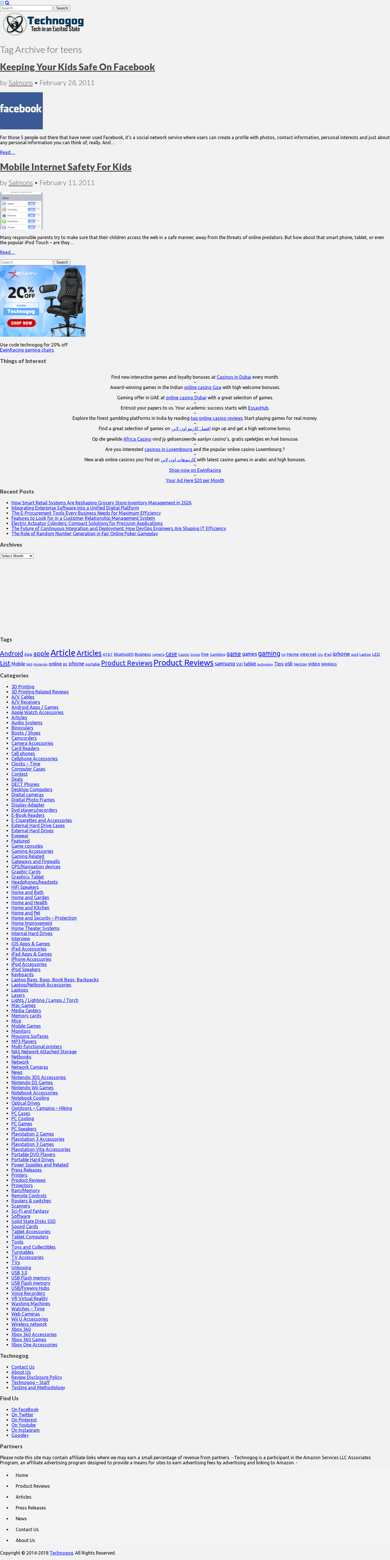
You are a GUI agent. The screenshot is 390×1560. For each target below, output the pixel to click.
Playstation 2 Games (32, 1133)
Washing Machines (30, 1303)
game (233, 653)
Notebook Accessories (34, 1092)
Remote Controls (29, 1195)
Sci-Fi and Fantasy (30, 1211)
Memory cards (26, 1015)
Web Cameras (25, 1313)
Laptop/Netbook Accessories (41, 984)
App (28, 654)
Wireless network (29, 1324)
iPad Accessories (29, 948)
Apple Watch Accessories (37, 712)
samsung (225, 663)
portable (92, 664)
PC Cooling (22, 1118)
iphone (341, 654)
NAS (29, 664)
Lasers (18, 995)
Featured (20, 840)
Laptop (365, 654)
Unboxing (21, 1267)
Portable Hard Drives (32, 1159)
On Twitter (22, 1414)
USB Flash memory (30, 1277)
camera (158, 654)
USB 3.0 (19, 1272)
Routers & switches (31, 1200)
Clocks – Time (25, 763)
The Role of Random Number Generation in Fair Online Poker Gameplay (84, 533)
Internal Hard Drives (32, 933)
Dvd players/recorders (34, 810)
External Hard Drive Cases (38, 825)
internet (308, 654)
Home (293, 654)
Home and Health (29, 902)
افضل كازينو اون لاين (190, 428)
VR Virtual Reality (29, 1298)
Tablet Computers (30, 1236)
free (205, 654)
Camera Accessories (32, 743)
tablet (250, 663)
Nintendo (40, 664)
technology (265, 664)
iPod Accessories (29, 964)
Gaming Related (27, 856)
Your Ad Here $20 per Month (195, 480)
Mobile (18, 663)
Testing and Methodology (38, 1387)
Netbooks (21, 1056)
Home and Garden (30, 897)
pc (65, 663)
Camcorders (24, 738)
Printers (19, 1175)
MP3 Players (24, 1041)
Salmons (21, 82)
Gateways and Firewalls (35, 861)
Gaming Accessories (32, 851)
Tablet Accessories (31, 1231)
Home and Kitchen (30, 907)
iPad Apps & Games (31, 954)
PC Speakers (24, 1128)
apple (41, 653)
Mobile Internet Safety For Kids (66, 166)
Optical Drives (25, 1103)
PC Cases (20, 1113)
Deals (17, 779)
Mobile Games (26, 1025)
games (249, 654)
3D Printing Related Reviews (40, 691)
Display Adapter (28, 804)
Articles (89, 653)
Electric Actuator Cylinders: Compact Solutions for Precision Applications (87, 523)
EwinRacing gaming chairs (27, 349)
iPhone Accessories (31, 959)
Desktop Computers (32, 789)
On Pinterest (24, 1419)
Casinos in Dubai (234, 377)
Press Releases (26, 1169)
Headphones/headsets (34, 882)
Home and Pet (25, 912)
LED (376, 654)
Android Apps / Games (35, 707)
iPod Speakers (26, 969)
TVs (15, 1262)
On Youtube (23, 1424)
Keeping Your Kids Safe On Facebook (77, 66)
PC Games (21, 1123)
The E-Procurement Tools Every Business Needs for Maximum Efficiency (86, 513)
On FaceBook (25, 1409)
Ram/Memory (25, 1190)
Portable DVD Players (33, 1154)
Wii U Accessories (29, 1319)
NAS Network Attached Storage (44, 1051)
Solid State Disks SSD (33, 1221)
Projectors (22, 1185)
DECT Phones (25, 784)
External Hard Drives (32, 830)
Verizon (300, 664)
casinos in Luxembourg (168, 449)
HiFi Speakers (25, 887)
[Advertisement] (195, 594)
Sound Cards (24, 1226)
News (17, 1072)
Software (20, 1216)
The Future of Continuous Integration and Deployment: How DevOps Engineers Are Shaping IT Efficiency (118, 528)
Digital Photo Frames (33, 799)
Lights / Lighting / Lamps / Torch (45, 1000)
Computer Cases (28, 768)
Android (11, 653)
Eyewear (20, 835)
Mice (16, 1020)
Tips (279, 663)
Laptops (19, 989)
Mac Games (23, 1005)
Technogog (61, 1552)
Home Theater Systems (35, 928)
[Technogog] (43, 35)
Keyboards (22, 974)
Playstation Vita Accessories (41, 1149)
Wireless (329, 664)
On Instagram (25, 1430)
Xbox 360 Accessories (34, 1334)
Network (20, 1061)
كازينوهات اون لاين (179, 459)
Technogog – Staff (30, 1382)
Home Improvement (31, 923)
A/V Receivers (25, 702)
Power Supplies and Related (40, 1164)
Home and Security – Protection (44, 918)
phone (76, 663)
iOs (320, 654)
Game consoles (27, 846)
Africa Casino (137, 439)
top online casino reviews (217, 418)
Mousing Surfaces (30, 1036)
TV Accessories (27, 1257)
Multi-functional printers (36, 1046)
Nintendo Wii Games (32, 1087)
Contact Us (23, 1366)
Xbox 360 (21, 1329)
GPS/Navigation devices (36, 866)
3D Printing (22, 686)
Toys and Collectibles (33, 1247)
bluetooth (124, 654)
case (171, 653)
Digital (195, 654)
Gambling (217, 654)
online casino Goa (202, 387)
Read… (7, 152)
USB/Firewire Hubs (30, 1288)
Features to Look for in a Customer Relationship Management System (83, 518)
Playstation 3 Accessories (38, 1139)
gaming (269, 653)
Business (143, 654)
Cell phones (23, 753)
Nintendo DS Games (32, 1082)
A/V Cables (23, 696)
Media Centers (26, 1010)
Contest (19, 774)
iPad (327, 654)
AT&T (108, 654)
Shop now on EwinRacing (195, 470)
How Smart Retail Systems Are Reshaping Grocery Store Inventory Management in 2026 (101, 502)
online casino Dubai (186, 397)
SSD (239, 664)
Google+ (20, 1435)
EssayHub (258, 407)
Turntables (22, 1252)
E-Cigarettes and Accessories (41, 820)
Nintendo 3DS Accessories (38, 1077)
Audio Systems (27, 722)
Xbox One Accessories (34, 1344)
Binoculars (22, 727)
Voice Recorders (28, 1293)
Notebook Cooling (30, 1097)
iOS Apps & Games (30, 943)
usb (289, 663)
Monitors (21, 1031)
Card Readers (25, 748)
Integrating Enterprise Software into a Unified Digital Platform (75, 507)
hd (284, 654)
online (55, 663)
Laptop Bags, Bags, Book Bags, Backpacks (55, 979)
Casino (183, 654)
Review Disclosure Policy (36, 1377)
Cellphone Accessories (34, 758)
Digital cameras (27, 794)
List (5, 663)
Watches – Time (28, 1308)
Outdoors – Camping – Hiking (41, 1108)
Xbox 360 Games (28, 1339)
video (314, 663)
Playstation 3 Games (32, 1144)
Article (63, 652)
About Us (21, 1372)
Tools (17, 1241)
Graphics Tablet (27, 876)
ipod (354, 654)
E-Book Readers (28, 815)
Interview (20, 938)
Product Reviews (126, 663)
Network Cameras (29, 1067)
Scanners (20, 1205)
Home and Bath (27, 892)
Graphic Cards (26, 871)
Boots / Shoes (26, 732)
